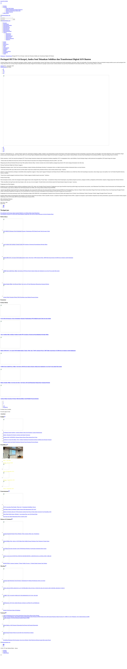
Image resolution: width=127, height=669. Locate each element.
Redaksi (5, 650)
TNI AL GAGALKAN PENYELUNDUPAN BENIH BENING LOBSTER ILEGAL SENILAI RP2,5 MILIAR (27, 556)
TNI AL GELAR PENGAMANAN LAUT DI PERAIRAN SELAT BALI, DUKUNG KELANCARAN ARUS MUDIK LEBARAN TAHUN (34, 588)
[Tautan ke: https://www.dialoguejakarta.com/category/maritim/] (5, 566)
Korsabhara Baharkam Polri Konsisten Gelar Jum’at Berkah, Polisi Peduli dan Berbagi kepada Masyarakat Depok (27, 640)
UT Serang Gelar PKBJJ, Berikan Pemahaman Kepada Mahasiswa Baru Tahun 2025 (21, 478)
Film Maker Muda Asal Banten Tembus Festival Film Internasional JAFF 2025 (19, 509)
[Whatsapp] (3, 73)
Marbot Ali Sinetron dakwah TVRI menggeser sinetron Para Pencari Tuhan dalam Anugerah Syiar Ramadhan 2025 (27, 511)
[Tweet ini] (3, 70)
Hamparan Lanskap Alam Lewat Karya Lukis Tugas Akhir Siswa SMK (18, 461)
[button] (14, 19)
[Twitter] (3, 207)
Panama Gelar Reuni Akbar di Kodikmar (11, 610)
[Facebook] (3, 206)
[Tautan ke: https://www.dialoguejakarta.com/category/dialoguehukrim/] (12, 519)
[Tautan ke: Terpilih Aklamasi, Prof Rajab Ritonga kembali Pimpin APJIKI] (46, 616)
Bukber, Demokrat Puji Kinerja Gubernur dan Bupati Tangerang (16, 434)
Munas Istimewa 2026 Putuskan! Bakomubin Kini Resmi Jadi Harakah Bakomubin (20, 625)
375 (4, 406)
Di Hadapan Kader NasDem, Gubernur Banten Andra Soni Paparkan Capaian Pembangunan (22, 432)
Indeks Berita (6, 652)
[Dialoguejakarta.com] (5, 15)
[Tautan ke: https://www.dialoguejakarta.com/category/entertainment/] (9, 491)
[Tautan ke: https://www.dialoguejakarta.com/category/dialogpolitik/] (4, 416)
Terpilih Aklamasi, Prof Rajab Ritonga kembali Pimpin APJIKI (16, 617)
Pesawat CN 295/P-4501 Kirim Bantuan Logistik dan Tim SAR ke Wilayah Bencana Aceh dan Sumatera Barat (27, 214)
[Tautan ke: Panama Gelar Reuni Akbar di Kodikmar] (6, 609)
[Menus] (1, 2)
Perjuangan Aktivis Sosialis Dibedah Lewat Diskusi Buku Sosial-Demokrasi (20, 213)
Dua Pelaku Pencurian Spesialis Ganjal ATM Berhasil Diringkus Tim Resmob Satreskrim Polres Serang (24, 548)
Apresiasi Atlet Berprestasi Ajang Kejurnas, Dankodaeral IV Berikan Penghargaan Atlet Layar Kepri (24, 580)
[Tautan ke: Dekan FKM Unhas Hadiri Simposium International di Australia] (13, 458)
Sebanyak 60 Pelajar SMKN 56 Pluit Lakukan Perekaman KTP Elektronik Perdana (20, 470)
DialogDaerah (3, 67)
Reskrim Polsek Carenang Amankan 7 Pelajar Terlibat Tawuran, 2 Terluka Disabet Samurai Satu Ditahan (25, 563)
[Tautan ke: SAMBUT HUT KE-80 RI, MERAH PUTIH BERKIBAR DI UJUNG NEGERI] (6, 594)
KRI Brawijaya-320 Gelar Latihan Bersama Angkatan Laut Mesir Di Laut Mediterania (21, 602)
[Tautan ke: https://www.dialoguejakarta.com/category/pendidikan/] (7, 444)
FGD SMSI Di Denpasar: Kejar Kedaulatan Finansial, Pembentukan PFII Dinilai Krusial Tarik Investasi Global (26, 231)
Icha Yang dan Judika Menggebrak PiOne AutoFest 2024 (15, 516)
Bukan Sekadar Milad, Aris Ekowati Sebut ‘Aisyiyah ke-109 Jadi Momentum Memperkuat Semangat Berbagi (26, 284)
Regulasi (5, 651)
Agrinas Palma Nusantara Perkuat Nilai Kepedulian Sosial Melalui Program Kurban (20, 297)
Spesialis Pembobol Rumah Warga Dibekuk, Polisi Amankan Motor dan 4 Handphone (21, 533)
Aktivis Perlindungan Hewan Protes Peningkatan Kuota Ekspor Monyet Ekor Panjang (21, 615)
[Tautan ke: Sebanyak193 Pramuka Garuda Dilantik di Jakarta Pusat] (6, 486)
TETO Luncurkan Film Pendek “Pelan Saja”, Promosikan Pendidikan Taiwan (19, 507)
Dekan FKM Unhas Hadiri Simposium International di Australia (16, 459)
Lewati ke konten (4, 1)
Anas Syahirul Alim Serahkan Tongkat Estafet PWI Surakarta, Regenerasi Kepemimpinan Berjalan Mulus (25, 244)
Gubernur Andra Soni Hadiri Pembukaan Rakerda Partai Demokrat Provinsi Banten (20, 442)
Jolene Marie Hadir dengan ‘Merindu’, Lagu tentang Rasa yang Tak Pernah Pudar (20, 514)
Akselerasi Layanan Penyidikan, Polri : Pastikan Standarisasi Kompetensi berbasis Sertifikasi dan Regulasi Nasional (27, 439)
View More (3, 414)
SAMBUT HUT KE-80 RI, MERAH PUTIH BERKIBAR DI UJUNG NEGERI (20, 595)
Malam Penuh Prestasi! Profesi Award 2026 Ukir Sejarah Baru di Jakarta (18, 632)
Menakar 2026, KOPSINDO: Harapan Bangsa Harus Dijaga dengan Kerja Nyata (20, 437)
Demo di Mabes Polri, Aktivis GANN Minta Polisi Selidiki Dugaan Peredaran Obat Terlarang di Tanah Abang (26, 541)
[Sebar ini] (3, 69)
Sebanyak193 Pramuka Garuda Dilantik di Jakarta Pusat (15, 487)
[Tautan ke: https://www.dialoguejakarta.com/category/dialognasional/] (6, 613)
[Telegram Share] (3, 72)
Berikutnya (5, 407)
